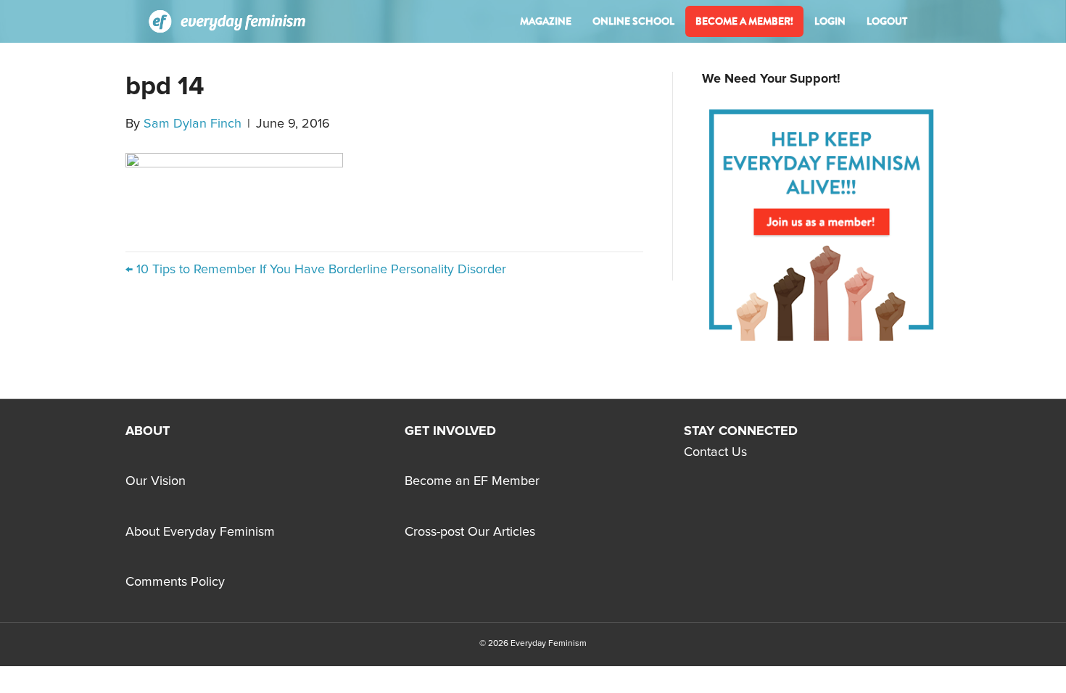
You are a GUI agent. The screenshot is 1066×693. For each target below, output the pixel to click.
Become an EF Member (472, 481)
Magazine (545, 21)
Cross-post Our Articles (470, 532)
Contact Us (715, 452)
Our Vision (155, 481)
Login (830, 21)
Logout (887, 21)
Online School (633, 21)
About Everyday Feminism (200, 532)
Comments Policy (175, 582)
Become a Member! (744, 21)
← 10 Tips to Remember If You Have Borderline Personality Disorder (315, 269)
